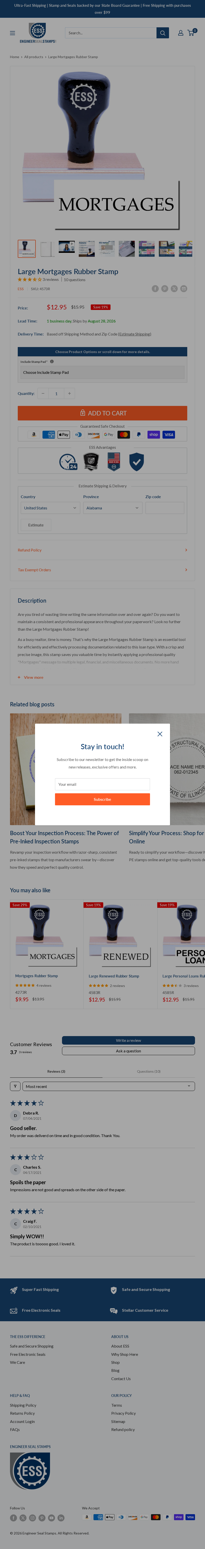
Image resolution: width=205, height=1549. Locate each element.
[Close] (160, 733)
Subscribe (102, 799)
